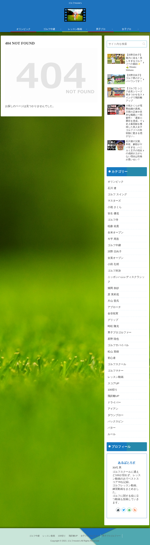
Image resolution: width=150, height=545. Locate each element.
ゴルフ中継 (114, 245)
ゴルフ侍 (113, 219)
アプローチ (114, 307)
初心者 (112, 357)
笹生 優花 (113, 213)
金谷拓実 (113, 313)
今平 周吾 (113, 238)
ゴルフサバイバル (118, 345)
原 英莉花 (113, 294)
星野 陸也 (113, 338)
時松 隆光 (113, 326)
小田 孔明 (113, 264)
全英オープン (115, 257)
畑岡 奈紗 (113, 288)
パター (112, 427)
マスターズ (114, 200)
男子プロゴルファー (119, 332)
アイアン (113, 408)
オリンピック (115, 181)
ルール (112, 434)
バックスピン (115, 421)
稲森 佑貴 (113, 226)
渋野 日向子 (115, 251)
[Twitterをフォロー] (123, 510)
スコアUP (113, 383)
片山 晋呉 (113, 300)
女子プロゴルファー (90, 536)
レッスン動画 (115, 376)
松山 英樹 (113, 351)
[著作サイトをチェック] (118, 510)
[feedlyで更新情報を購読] (129, 510)
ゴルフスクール (117, 364)
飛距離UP (113, 396)
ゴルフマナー (115, 370)
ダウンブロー (115, 415)
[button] (143, 44)
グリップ (113, 319)
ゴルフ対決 (114, 270)
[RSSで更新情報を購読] (135, 510)
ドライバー (114, 402)
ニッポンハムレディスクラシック (126, 279)
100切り (112, 389)
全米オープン (115, 232)
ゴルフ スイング (117, 194)
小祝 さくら (115, 207)
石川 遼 (112, 188)
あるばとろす (126, 462)
